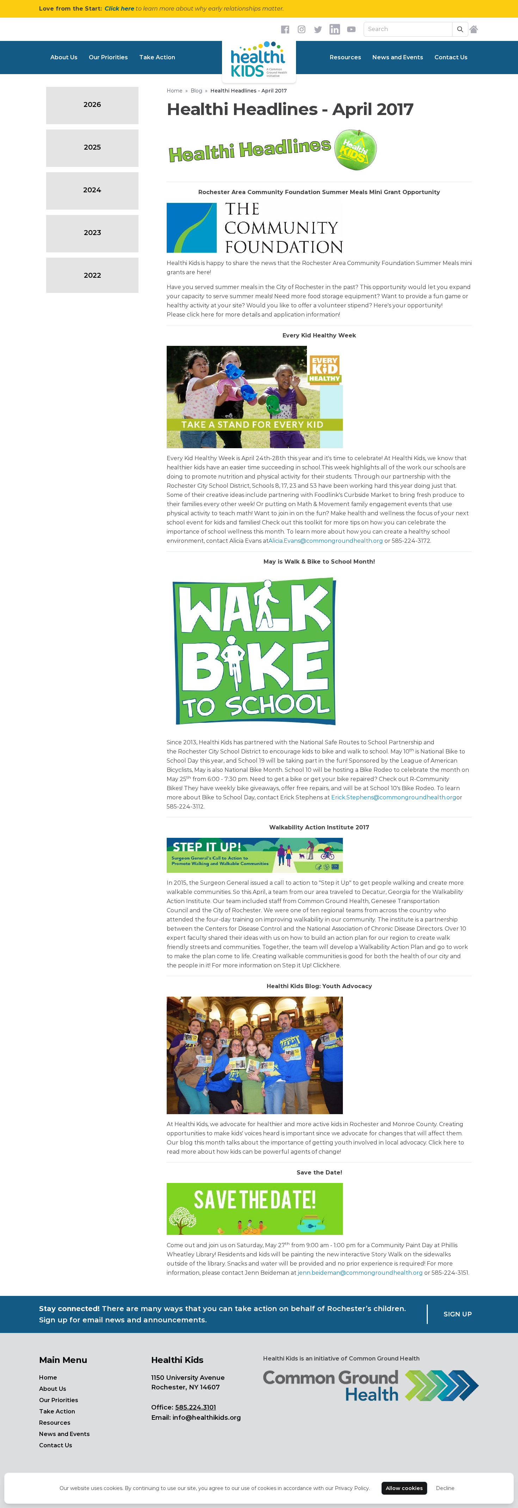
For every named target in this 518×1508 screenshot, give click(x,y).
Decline (445, 1488)
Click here (119, 8)
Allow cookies (404, 1488)
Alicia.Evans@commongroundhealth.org (326, 540)
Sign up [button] (458, 1314)
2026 (92, 104)
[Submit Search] (460, 29)
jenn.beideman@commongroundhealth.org (360, 1272)
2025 (92, 147)
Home (175, 91)
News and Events (397, 57)
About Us (64, 57)
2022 (92, 275)
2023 (92, 232)
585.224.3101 (195, 1407)
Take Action (157, 57)
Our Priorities (108, 57)
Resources (345, 57)
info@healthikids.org (207, 1418)
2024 (92, 190)
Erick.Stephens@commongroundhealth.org (393, 797)
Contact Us (451, 57)
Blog (196, 91)
